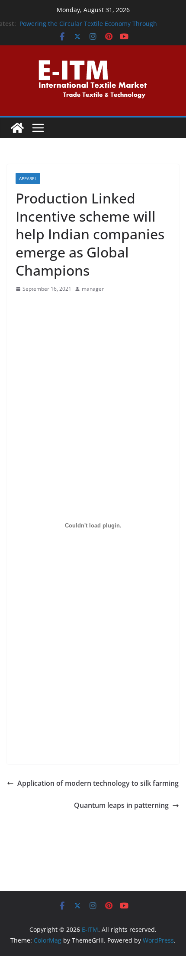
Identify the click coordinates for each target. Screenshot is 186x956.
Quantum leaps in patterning (121, 805)
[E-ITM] (17, 128)
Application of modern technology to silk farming (98, 783)
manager (93, 288)
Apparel (28, 178)
